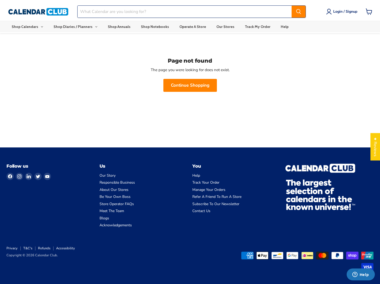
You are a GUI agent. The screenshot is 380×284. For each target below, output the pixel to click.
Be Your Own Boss (115, 196)
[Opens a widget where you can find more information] (360, 274)
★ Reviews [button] (375, 146)
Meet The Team (112, 210)
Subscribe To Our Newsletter (215, 203)
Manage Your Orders (208, 189)
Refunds (44, 248)
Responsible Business (117, 182)
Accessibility (65, 248)
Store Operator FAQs (117, 203)
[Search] (299, 12)
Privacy (12, 248)
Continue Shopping (190, 85)
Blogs (104, 218)
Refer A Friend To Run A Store (216, 196)
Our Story (108, 175)
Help (196, 175)
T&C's (27, 248)
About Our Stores (114, 189)
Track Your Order (205, 182)
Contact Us (201, 210)
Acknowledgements (116, 225)
